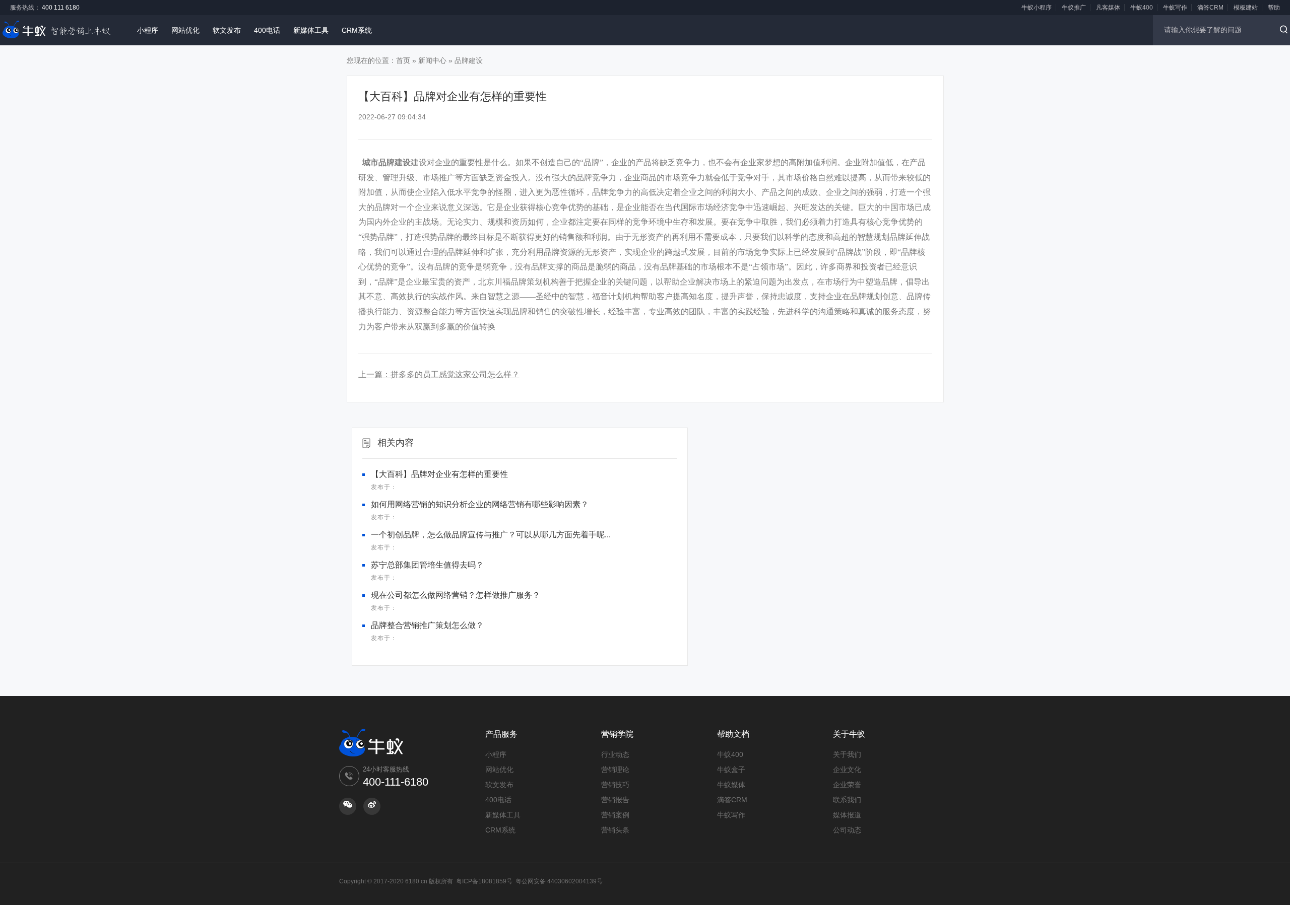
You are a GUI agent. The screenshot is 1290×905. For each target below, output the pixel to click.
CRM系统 (357, 30)
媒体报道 (847, 815)
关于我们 (847, 754)
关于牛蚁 (849, 734)
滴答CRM (1210, 7)
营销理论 (615, 769)
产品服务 (501, 734)
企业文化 (847, 769)
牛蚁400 (1141, 7)
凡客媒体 (1108, 7)
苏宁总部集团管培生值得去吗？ (427, 565)
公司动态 (847, 830)
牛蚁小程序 (1036, 7)
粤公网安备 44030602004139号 (559, 881)
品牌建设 (469, 60)
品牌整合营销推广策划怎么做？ (427, 625)
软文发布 (227, 30)
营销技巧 (615, 785)
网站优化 (185, 30)
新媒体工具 (311, 30)
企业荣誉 (847, 785)
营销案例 (615, 815)
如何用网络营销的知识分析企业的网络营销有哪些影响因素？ (480, 504)
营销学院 (617, 734)
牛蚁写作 (1175, 7)
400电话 (267, 30)
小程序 (147, 30)
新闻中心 (432, 60)
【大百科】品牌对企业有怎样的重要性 (439, 474)
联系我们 (847, 800)
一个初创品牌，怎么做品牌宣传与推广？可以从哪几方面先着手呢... (491, 534)
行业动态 (615, 754)
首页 (403, 60)
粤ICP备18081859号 (484, 881)
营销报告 (615, 800)
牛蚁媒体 (731, 785)
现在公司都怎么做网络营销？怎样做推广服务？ (455, 595)
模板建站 (1246, 7)
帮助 (1274, 7)
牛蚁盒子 (731, 769)
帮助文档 (733, 734)
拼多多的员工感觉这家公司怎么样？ (455, 374)
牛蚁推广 (1074, 7)
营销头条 (615, 830)
